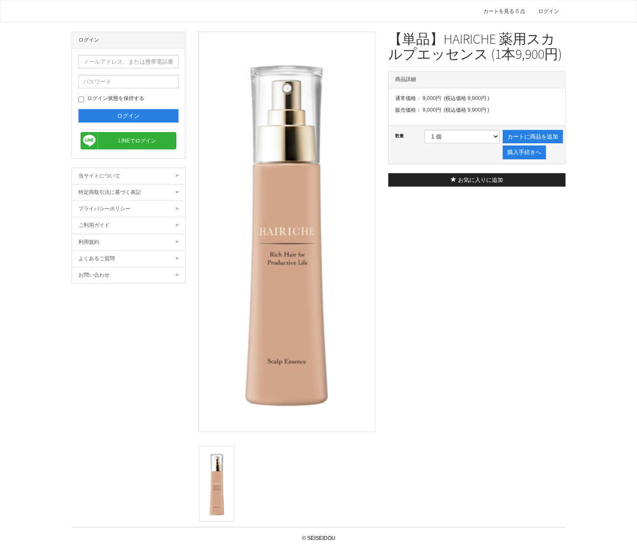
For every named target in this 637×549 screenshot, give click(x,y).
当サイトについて (128, 176)
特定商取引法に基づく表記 (128, 192)
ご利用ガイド (128, 225)
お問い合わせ (128, 275)
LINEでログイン (137, 141)
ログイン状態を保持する (115, 98)
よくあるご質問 (128, 258)
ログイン (548, 11)
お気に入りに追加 (479, 180)
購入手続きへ (524, 152)
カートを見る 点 (504, 11)
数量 (399, 135)
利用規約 (128, 242)
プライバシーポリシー (128, 209)
